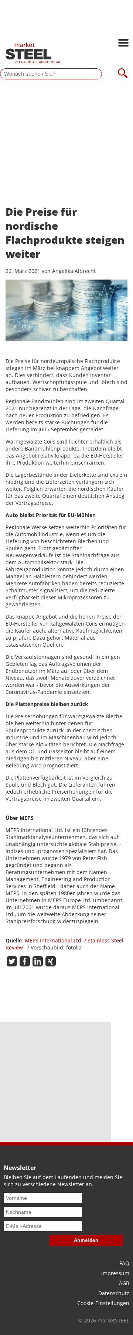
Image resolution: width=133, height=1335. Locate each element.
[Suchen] (122, 73)
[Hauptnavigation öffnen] (123, 43)
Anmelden (86, 1240)
